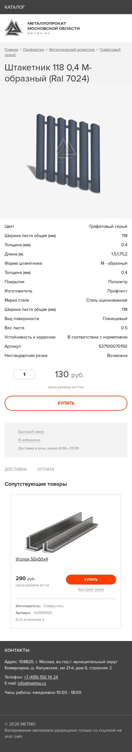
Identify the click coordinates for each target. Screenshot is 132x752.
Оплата (45, 469)
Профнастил (33, 49)
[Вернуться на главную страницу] (42, 34)
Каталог (15, 7)
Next (125, 562)
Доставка (16, 469)
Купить (66, 403)
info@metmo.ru (32, 683)
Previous (7, 562)
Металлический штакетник (72, 49)
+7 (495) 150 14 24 (41, 677)
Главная (11, 49)
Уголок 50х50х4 (32, 559)
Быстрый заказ (31, 431)
